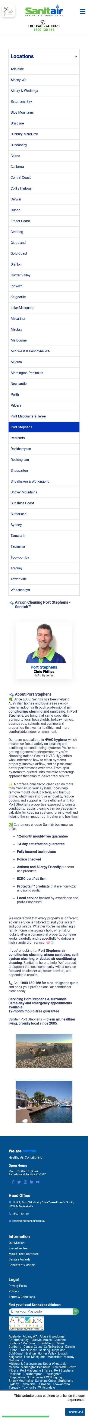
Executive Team (19, 1248)
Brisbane (17, 123)
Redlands (18, 438)
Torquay (16, 568)
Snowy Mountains (24, 492)
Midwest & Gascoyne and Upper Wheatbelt (37, 1363)
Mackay (16, 329)
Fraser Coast (20, 221)
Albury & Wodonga (24, 91)
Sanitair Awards (19, 1259)
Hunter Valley (21, 275)
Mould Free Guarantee (24, 1254)
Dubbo (16, 210)
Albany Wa (18, 80)
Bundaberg (19, 145)
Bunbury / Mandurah (23, 1343)
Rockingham (20, 460)
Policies (14, 1291)
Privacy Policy (18, 1286)
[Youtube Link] (38, 1182)
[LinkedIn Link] (31, 1182)
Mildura (16, 362)
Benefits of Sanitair (22, 1265)
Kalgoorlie (18, 297)
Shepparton (19, 471)
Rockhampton (21, 449)
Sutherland (18, 514)
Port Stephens (21, 427)
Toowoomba (20, 557)
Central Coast (21, 178)
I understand (75, 1411)
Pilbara (16, 405)
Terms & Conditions (22, 1297)
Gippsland (18, 243)
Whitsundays (20, 590)
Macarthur (18, 319)
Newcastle (19, 384)
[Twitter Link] (19, 1182)
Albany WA (30, 1336)
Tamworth (18, 536)
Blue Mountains (22, 112)
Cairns (15, 156)
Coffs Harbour (21, 188)
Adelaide (17, 69)
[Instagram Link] (25, 1182)
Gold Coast (19, 254)
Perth (15, 395)
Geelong (17, 232)
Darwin (16, 199)
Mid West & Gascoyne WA (30, 351)
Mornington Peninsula (27, 373)
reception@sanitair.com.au (28, 1220)
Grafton (16, 264)
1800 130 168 (44, 30)
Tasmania (18, 546)
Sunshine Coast (22, 503)
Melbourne (19, 340)
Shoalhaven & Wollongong (30, 481)
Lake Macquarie (22, 308)
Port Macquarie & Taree (28, 416)
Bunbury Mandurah (24, 134)
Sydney (16, 525)
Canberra (17, 167)
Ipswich (16, 286)
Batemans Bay (21, 102)
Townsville (19, 579)
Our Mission (17, 1243)
